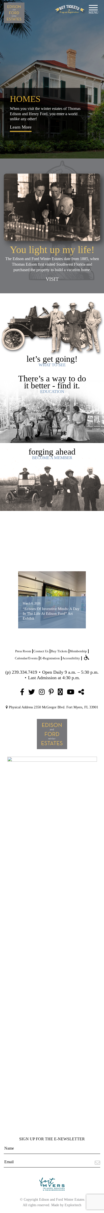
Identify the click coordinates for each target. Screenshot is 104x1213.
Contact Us (40, 651)
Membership (78, 651)
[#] (22, 692)
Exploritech (73, 1205)
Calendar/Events (26, 658)
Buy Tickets (59, 651)
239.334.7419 (24, 672)
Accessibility (71, 658)
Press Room (23, 651)
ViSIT (52, 279)
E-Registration (50, 658)
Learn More (21, 127)
